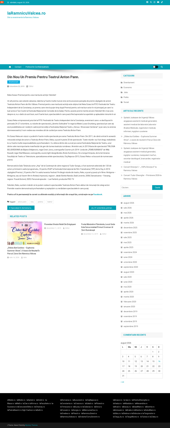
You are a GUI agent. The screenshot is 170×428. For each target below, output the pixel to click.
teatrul (49, 202)
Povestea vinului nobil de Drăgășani (60, 224)
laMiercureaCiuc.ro (90, 410)
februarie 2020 (130, 302)
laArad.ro (117, 407)
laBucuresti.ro (78, 400)
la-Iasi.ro (127, 400)
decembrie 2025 (130, 228)
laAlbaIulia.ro (128, 403)
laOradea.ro (65, 413)
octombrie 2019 (130, 321)
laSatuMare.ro (150, 410)
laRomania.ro (65, 400)
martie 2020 (129, 297)
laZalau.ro (154, 417)
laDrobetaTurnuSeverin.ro (89, 417)
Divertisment (13, 82)
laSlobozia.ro (136, 413)
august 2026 (129, 203)
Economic (128, 87)
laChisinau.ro (39, 407)
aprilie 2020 (128, 292)
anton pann (22, 202)
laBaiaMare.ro (138, 407)
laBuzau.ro (77, 407)
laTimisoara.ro (66, 407)
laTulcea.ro (145, 417)
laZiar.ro (26, 403)
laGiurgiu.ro (76, 410)
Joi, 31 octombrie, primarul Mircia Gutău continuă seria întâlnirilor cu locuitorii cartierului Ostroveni (103, 208)
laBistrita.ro (149, 407)
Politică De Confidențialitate (37, 67)
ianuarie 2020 (129, 307)
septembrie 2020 (131, 267)
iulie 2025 (128, 237)
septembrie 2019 (131, 326)
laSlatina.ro (126, 413)
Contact (18, 67)
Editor (31, 86)
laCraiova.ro (79, 403)
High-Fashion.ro (28, 410)
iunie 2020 (128, 282)
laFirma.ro (34, 403)
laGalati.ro (89, 403)
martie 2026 (129, 223)
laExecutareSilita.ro (25, 407)
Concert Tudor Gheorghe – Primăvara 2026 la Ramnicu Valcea (143, 177)
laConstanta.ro (66, 403)
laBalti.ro (39, 410)
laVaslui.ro (118, 403)
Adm (25, 257)
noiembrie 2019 (130, 316)
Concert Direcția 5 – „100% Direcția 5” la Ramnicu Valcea (140, 168)
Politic (126, 97)
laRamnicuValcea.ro (26, 13)
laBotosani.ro (118, 410)
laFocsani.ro (65, 410)
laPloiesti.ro (99, 403)
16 (159, 361)
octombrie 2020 (130, 262)
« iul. (122, 382)
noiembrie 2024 (130, 252)
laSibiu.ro (117, 413)
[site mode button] (155, 67)
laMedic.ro (21, 400)
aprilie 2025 (128, 247)
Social (126, 102)
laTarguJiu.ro (119, 417)
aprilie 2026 (128, 218)
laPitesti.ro (75, 413)
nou (32, 202)
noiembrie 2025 (130, 232)
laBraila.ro (129, 410)
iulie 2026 (128, 208)
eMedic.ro (11, 400)
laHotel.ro (40, 400)
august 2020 (129, 272)
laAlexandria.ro (141, 403)
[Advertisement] (85, 44)
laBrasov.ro (117, 400)
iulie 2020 (128, 277)
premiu (40, 202)
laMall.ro (18, 403)
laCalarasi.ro (87, 407)
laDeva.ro (98, 407)
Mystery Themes (31, 425)
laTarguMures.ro (132, 417)
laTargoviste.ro (149, 413)
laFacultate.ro (45, 403)
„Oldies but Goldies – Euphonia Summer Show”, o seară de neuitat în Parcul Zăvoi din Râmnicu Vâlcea (23, 251)
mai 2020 (127, 287)
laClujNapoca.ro (91, 400)
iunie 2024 (128, 257)
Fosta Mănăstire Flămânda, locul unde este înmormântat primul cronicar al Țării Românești (98, 227)
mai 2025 (127, 242)
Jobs (126, 92)
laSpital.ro (31, 400)
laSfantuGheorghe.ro (140, 400)
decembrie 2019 (130, 311)
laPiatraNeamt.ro (14, 410)
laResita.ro (138, 410)
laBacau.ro (126, 407)
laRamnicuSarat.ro (89, 413)
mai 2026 (127, 213)
